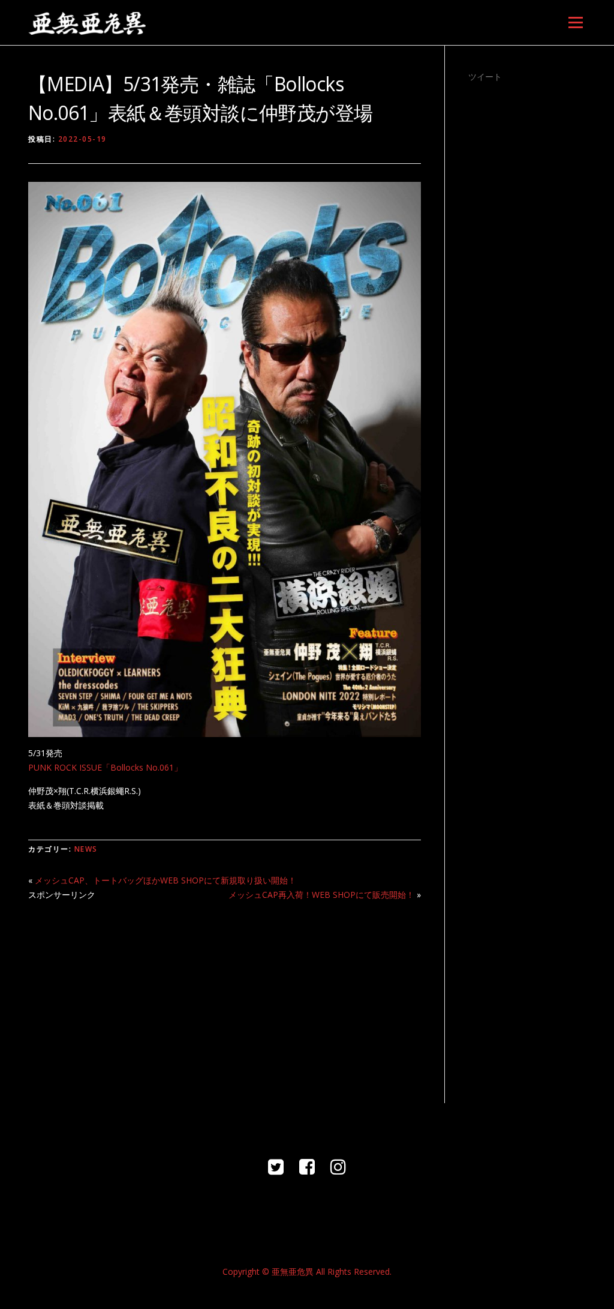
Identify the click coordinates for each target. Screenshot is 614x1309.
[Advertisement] (224, 995)
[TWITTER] (276, 1166)
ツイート (485, 76)
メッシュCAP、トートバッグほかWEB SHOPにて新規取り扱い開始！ (165, 880)
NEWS (86, 849)
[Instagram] (338, 1166)
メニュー (575, 22)
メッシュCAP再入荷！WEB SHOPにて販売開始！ (321, 894)
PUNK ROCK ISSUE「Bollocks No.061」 (105, 767)
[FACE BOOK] (307, 1166)
